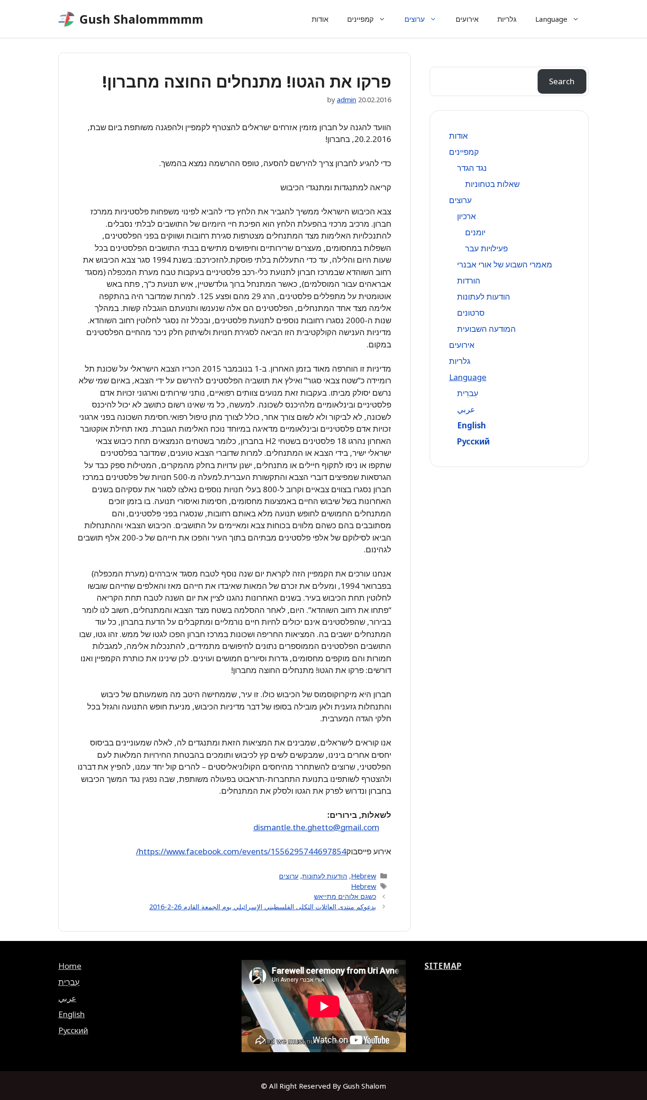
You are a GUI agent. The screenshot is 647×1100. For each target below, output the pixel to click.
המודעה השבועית (486, 328)
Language (551, 19)
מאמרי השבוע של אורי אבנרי (504, 264)
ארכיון (466, 216)
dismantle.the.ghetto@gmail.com (316, 827)
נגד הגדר (472, 167)
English (471, 425)
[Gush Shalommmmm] (66, 19)
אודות (320, 19)
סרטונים (471, 312)
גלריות (506, 19)
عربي (466, 409)
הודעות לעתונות (324, 875)
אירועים (467, 19)
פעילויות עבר (486, 248)
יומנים (475, 232)
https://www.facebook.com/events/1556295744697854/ (241, 851)
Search (562, 81)
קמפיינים (360, 19)
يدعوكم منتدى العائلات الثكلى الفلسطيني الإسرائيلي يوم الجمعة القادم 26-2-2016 (262, 906)
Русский (473, 441)
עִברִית (467, 393)
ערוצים (414, 19)
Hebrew (363, 875)
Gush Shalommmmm (141, 19)
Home (69, 965)
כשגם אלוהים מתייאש (345, 896)
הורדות (468, 280)
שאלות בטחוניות (492, 183)
